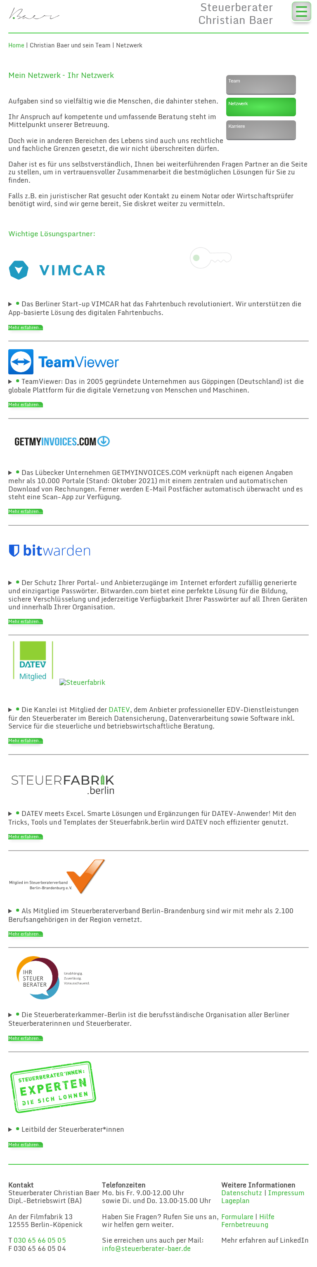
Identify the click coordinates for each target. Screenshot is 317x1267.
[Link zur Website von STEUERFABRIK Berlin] (63, 804)
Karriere (236, 126)
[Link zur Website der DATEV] (33, 682)
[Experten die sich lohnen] (53, 1112)
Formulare (237, 1216)
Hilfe (266, 1216)
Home (16, 45)
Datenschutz (241, 1192)
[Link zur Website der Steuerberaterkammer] (53, 1005)
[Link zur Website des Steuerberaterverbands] (57, 893)
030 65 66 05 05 (40, 1240)
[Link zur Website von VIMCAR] (63, 294)
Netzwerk (237, 103)
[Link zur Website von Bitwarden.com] (49, 573)
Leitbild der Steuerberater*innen (72, 1129)
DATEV (119, 709)
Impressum (286, 1192)
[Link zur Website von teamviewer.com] (63, 372)
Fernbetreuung (244, 1224)
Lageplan (235, 1200)
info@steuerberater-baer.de (146, 1248)
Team (234, 81)
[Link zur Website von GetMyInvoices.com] (63, 463)
